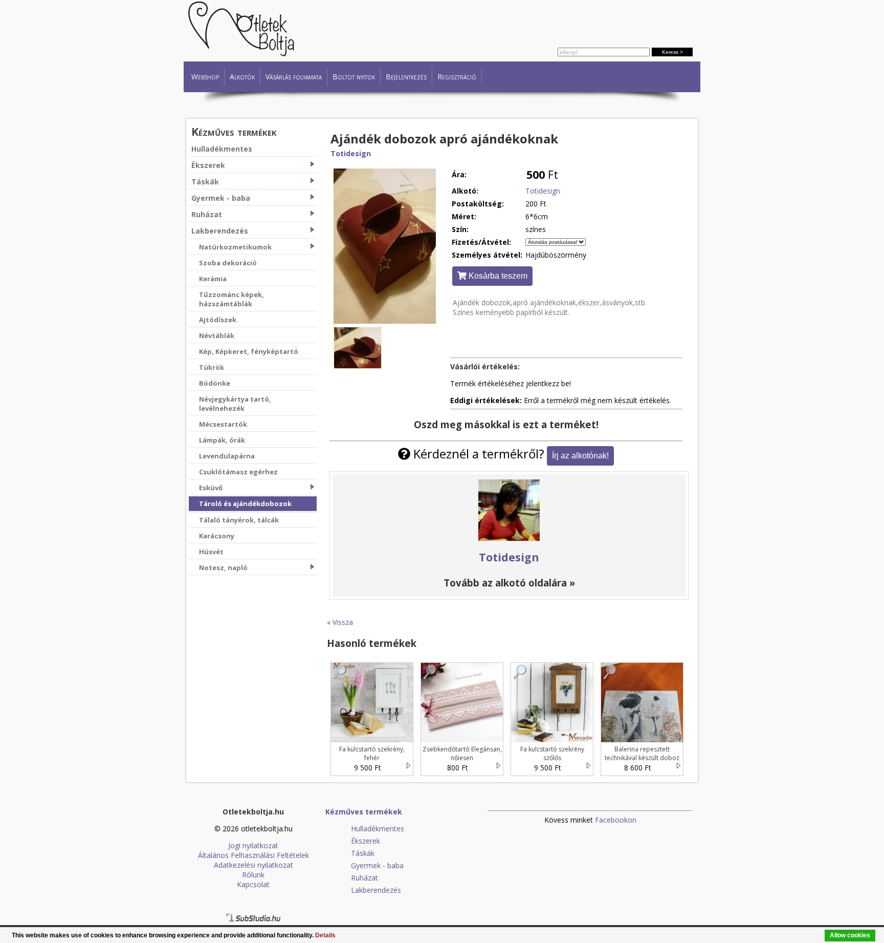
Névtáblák (216, 335)
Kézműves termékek (234, 131)
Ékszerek (208, 165)
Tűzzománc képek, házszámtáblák (231, 299)
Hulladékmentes (221, 149)
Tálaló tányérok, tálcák (239, 520)
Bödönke (214, 383)
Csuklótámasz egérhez (238, 471)
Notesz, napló (223, 567)
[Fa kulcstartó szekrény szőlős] (520, 677)
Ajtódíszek (217, 319)
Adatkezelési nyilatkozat (253, 865)
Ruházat (206, 214)
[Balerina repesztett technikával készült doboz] (610, 677)
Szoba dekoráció (228, 262)
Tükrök (211, 367)
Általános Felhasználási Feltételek (253, 855)
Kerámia (213, 278)
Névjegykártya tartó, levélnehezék (235, 403)
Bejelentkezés (406, 76)
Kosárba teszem (497, 275)
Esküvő (211, 487)
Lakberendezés (219, 231)
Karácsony (216, 535)
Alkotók (242, 76)
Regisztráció (456, 76)
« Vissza (340, 622)
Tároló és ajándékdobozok (245, 503)
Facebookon (615, 820)
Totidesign (350, 153)
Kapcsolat (253, 884)
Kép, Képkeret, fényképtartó (248, 351)
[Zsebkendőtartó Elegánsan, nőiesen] (430, 677)
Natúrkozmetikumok (235, 247)
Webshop (205, 76)
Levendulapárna (227, 455)
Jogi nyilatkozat (253, 845)
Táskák (205, 181)
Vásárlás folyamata (294, 76)
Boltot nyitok (354, 76)
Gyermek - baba (220, 198)
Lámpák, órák (222, 440)
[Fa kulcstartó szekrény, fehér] (340, 677)
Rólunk (253, 874)
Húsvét (211, 551)
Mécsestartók (223, 424)
